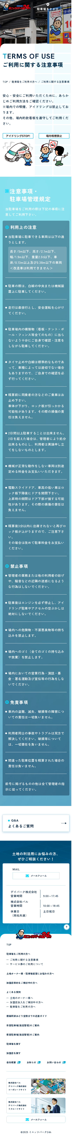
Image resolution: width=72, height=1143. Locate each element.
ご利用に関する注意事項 (24, 959)
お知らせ (31, 1062)
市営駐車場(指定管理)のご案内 (22, 1025)
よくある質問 (13, 992)
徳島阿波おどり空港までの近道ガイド (26, 1016)
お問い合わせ (54, 1062)
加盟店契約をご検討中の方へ (21, 982)
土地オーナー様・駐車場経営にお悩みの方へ (30, 973)
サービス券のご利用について (26, 964)
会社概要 (11, 1062)
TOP (9, 944)
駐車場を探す (13, 1043)
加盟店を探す (13, 1053)
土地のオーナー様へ (21, 998)
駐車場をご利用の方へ (18, 953)
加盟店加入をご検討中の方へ (26, 1002)
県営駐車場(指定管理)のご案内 (22, 1034)
